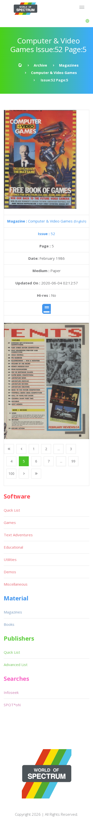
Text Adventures (18, 534)
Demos (10, 571)
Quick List (12, 510)
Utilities (10, 559)
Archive (40, 65)
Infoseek (11, 692)
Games (10, 522)
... (59, 448)
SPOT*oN (12, 704)
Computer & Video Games (54, 72)
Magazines (69, 65)
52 (46, 233)
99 (73, 461)
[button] (87, 21)
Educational (13, 547)
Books (9, 624)
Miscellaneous (16, 584)
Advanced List (16, 664)
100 (11, 473)
